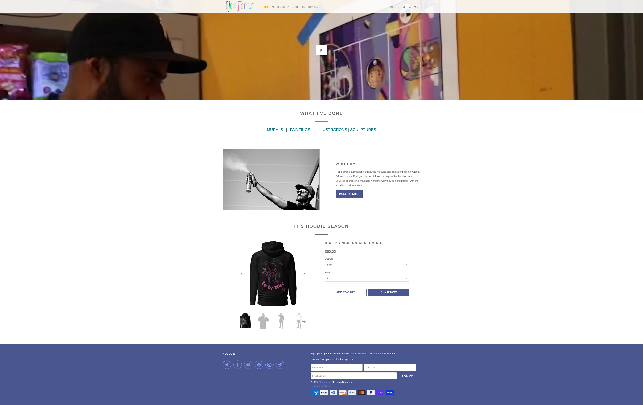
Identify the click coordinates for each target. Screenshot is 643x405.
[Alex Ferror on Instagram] (270, 365)
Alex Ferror (325, 382)
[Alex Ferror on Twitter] (228, 365)
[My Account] (405, 7)
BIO (303, 7)
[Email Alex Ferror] (281, 365)
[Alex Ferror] (240, 6)
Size (327, 272)
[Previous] (242, 274)
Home (265, 7)
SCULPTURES (363, 129)
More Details (349, 194)
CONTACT (314, 7)
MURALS (275, 129)
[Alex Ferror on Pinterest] (260, 365)
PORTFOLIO (279, 7)
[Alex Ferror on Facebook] (238, 365)
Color (329, 259)
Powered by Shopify (321, 386)
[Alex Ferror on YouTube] (249, 365)
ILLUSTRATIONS (332, 129)
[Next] (303, 274)
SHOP (295, 7)
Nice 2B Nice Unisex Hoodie (354, 243)
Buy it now (389, 292)
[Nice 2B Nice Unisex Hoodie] (273, 274)
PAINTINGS (301, 129)
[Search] (410, 7)
